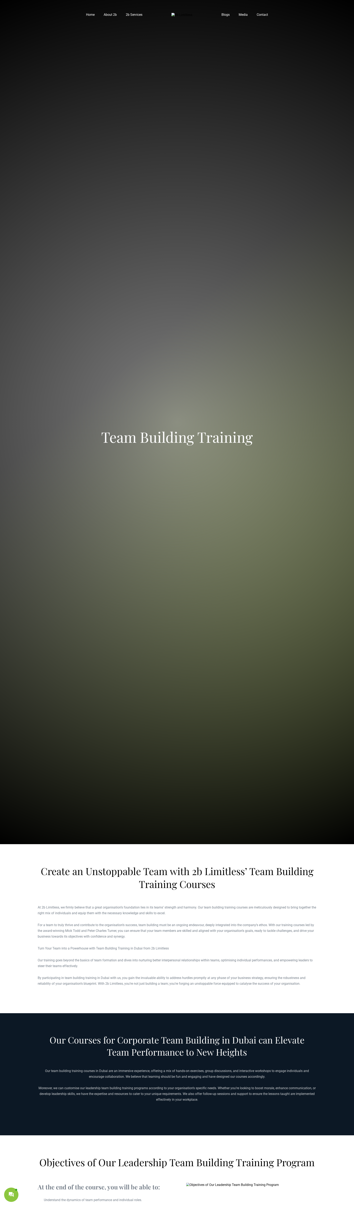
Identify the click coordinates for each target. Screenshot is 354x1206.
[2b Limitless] (181, 15)
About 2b (110, 15)
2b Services (134, 15)
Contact (262, 15)
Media (243, 15)
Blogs (225, 15)
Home (90, 15)
